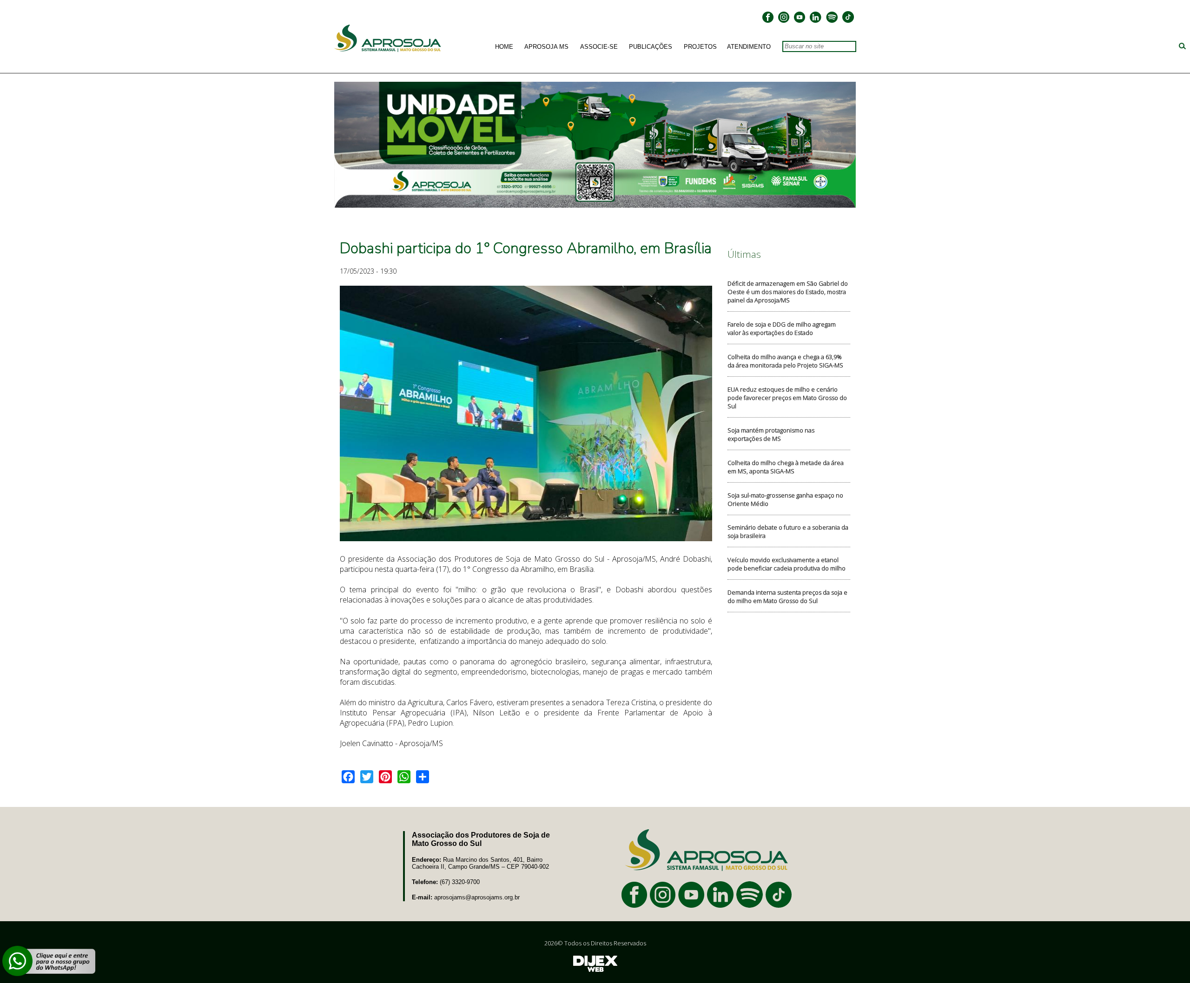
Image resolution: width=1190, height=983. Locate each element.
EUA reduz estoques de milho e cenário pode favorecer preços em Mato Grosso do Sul (787, 397)
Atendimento (749, 47)
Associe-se (599, 47)
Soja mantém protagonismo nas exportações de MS (770, 434)
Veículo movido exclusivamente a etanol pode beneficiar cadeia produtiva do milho (786, 564)
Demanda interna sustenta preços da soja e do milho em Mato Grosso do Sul (787, 596)
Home (504, 47)
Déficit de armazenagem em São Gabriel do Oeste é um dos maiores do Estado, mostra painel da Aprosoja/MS (787, 291)
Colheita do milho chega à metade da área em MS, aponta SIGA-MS (785, 467)
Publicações (650, 47)
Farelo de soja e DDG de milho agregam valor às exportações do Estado (781, 328)
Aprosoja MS (546, 47)
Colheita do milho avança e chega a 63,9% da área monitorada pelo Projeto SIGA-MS (785, 361)
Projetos (700, 47)
